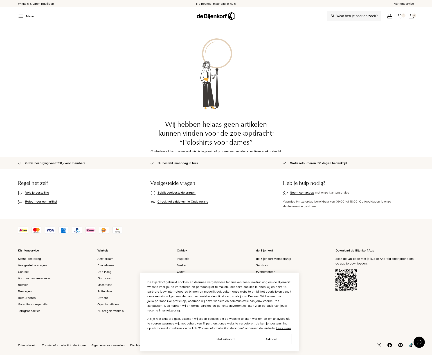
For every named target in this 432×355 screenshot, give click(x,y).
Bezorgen (25, 291)
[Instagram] (379, 344)
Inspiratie (183, 258)
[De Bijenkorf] (216, 16)
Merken (182, 265)
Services (262, 265)
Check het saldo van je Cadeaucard (183, 201)
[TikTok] (411, 344)
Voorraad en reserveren (35, 278)
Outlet (181, 271)
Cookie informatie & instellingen (64, 345)
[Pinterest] (400, 344)
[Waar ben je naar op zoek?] (332, 15)
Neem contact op (302, 192)
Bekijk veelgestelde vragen (177, 192)
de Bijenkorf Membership (273, 258)
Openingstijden (108, 304)
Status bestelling (29, 258)
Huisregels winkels (110, 311)
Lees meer (283, 328)
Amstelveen (105, 265)
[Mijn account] (389, 16)
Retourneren (27, 298)
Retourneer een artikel (41, 201)
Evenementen (265, 271)
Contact (23, 271)
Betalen (23, 285)
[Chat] (419, 342)
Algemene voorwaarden (108, 345)
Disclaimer (137, 345)
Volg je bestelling (37, 192)
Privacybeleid (27, 345)
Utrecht (102, 298)
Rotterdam (104, 291)
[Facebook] (389, 344)
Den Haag (104, 271)
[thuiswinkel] (117, 232)
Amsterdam (105, 258)
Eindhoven (104, 278)
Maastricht (104, 285)
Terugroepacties (29, 311)
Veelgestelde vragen (32, 265)
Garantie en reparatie (32, 304)
